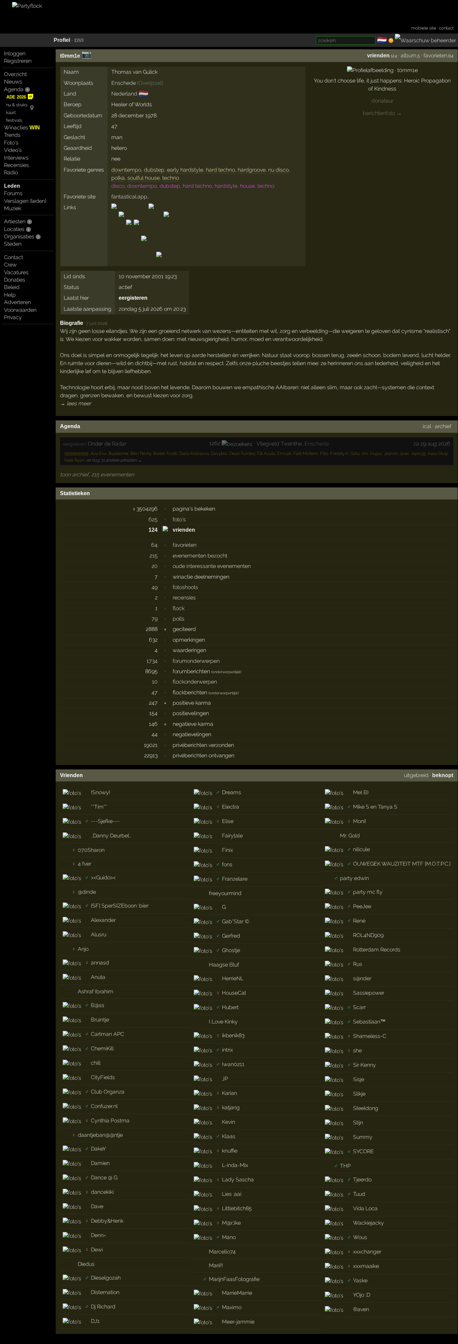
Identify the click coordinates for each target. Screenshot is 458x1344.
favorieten (435, 55)
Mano (229, 1237)
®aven (361, 1309)
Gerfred (231, 936)
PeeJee (362, 906)
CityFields (103, 1077)
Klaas (228, 1136)
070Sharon (91, 850)
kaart (11, 112)
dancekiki (102, 1192)
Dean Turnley (242, 453)
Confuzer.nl (104, 1106)
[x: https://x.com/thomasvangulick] (159, 260)
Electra (230, 807)
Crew (10, 264)
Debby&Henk (107, 1221)
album (408, 55)
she (357, 1050)
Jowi (404, 453)
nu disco (278, 170)
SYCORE (363, 1151)
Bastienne (118, 453)
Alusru (98, 934)
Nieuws (13, 81)
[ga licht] (391, 40)
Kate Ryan (74, 460)
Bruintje (100, 1019)
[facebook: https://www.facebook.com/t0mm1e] (114, 260)
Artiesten (14, 221)
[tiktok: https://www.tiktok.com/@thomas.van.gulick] (144, 260)
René (359, 921)
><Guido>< (103, 877)
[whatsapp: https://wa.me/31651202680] (151, 260)
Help (10, 295)
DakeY (98, 1149)
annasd (100, 962)
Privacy (13, 317)
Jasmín (391, 453)
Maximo (231, 1307)
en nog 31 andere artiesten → (114, 460)
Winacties (22, 127)
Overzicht (15, 74)
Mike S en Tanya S (375, 807)
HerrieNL (232, 978)
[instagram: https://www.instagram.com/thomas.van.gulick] (121, 260)
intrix (227, 1050)
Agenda (13, 89)
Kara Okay (438, 453)
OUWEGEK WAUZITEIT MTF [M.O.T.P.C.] (402, 864)
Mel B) (360, 792)
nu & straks (16, 104)
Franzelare (234, 879)
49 (155, 587)
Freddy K (339, 453)
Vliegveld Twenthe (279, 444)
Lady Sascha (238, 1179)
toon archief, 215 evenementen (97, 474)
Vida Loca (365, 1208)
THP (345, 1166)
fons (227, 864)
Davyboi (219, 453)
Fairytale (232, 835)
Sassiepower (368, 993)
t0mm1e (70, 56)
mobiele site (423, 28)
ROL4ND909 (368, 935)
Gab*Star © (235, 921)
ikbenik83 (233, 1035)
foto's (179, 519)
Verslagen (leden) (25, 201)
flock (178, 608)
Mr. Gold (350, 835)
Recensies (16, 165)
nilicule (361, 849)
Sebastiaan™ (369, 1021)
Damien (100, 1163)
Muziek (12, 208)
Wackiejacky (368, 1223)
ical (427, 426)
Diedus (86, 1264)
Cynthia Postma (110, 1120)
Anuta (98, 977)
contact (446, 28)
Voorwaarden (20, 310)
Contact (13, 257)
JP (225, 1078)
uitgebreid (416, 775)
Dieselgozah (106, 1278)
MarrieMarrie (237, 1293)
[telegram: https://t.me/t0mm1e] (136, 260)
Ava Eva (99, 453)
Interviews (16, 158)
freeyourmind (225, 893)
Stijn (358, 1122)
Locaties (14, 229)
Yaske (360, 1280)
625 (153, 519)
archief (443, 426)
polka (118, 178)
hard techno (220, 170)
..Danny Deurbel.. (111, 835)
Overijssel (150, 83)
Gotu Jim (359, 453)
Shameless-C (369, 1036)
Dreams (231, 792)
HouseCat (234, 993)
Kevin (228, 1122)
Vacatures (16, 272)
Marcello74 (222, 1251)
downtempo (126, 170)
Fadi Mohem (305, 453)
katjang (231, 1107)
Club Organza (107, 1092)
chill (96, 1063)
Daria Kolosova (194, 453)
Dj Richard (103, 1306)
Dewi (97, 1249)
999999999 (76, 453)
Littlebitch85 (237, 1208)
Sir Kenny (364, 1065)
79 (155, 619)
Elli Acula (266, 453)
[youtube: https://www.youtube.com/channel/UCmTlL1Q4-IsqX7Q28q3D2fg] (166, 260)
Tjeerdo (362, 1179)
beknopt (442, 775)
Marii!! (216, 1265)
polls (178, 619)
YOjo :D (361, 1295)
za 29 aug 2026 (431, 444)
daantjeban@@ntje (100, 1135)
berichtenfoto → (382, 113)
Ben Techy (140, 453)
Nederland (124, 94)
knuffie (229, 1151)
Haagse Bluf (224, 964)
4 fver (84, 864)
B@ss (97, 1005)
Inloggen (14, 53)
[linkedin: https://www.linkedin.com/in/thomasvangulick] (128, 260)
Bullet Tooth (165, 453)
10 (155, 682)
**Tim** (99, 807)
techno (170, 178)
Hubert (230, 1007)
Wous (360, 1237)
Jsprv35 (418, 453)
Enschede (123, 83)
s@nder (362, 978)
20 (155, 566)
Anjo (83, 949)
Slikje (359, 1094)
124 (153, 530)
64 (154, 545)
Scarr (359, 1007)
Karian (229, 1093)
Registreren (18, 61)
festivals (14, 120)
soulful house (143, 178)
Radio (11, 172)
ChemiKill (102, 1048)
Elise (227, 821)
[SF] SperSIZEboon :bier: (120, 905)
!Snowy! (100, 792)
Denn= (98, 1235)
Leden (12, 186)
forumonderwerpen (196, 661)
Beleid (11, 287)
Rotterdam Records (376, 949)
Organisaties (19, 236)
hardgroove (252, 170)
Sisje (358, 1079)
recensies (184, 597)
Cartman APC (107, 1034)
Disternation (105, 1292)
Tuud (359, 1194)
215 (154, 555)
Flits (324, 453)
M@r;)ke (231, 1223)
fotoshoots (185, 587)
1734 (152, 661)
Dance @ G (104, 1177)
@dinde (87, 892)
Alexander (103, 920)
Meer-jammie (238, 1322)
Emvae (284, 453)
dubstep (154, 170)
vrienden (378, 55)
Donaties (14, 280)
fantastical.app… (130, 196)
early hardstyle (185, 170)
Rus (357, 964)
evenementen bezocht (200, 555)
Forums (13, 193)
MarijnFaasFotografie (234, 1279)
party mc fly (368, 892)
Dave (97, 1206)
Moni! (359, 821)
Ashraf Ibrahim (95, 991)
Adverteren (17, 302)
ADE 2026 (16, 97)
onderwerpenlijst (226, 672)
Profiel (62, 40)
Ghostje (231, 950)
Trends (12, 135)
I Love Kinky (223, 1021)
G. (224, 907)
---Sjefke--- (105, 821)
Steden (12, 244)
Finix (227, 850)
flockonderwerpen (195, 682)
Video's (13, 150)
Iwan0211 (233, 1064)
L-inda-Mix (235, 1165)
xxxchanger (367, 1251)
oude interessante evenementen (212, 566)
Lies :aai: (232, 1194)
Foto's (11, 142)
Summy (363, 1137)
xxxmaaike (366, 1266)
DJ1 (95, 1321)
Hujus (376, 453)
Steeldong (365, 1108)
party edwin (354, 878)
